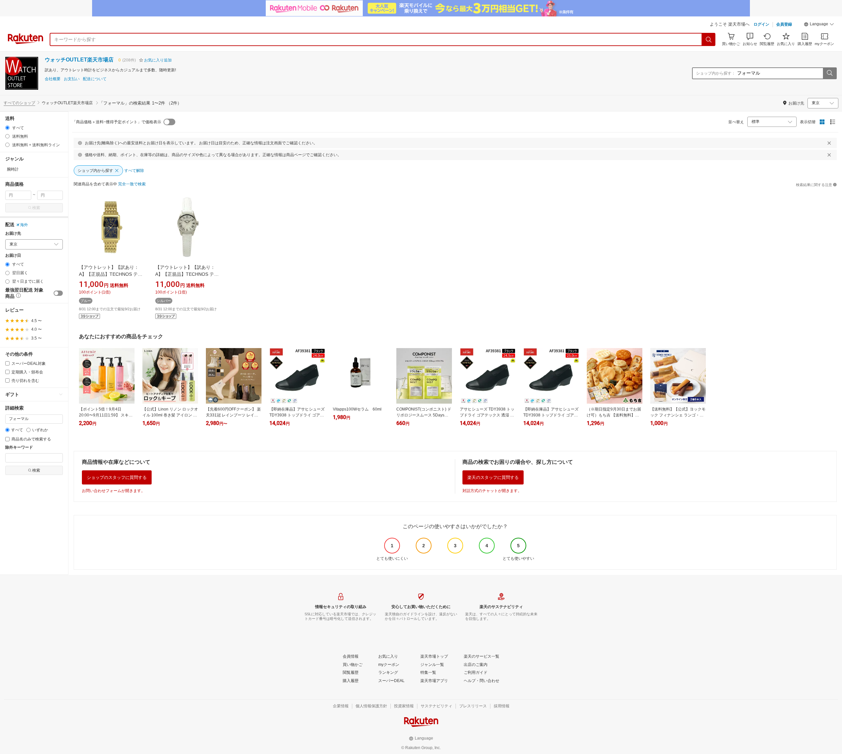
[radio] (7, 128)
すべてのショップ (19, 103)
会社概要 (53, 79)
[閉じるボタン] (829, 143)
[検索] (708, 39)
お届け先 (13, 233)
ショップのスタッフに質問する (117, 477)
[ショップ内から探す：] (829, 73)
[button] (819, 25)
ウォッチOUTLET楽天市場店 (79, 59)
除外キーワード (19, 447)
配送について (95, 79)
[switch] (58, 293)
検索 (36, 207)
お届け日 (13, 255)
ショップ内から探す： (715, 73)
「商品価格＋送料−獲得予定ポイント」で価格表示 (116, 122)
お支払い (72, 79)
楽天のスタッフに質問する (493, 477)
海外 (24, 225)
